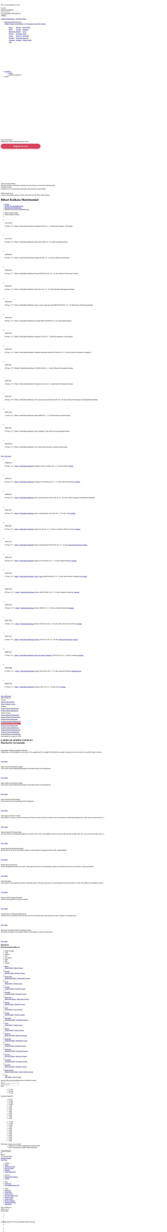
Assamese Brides (10, 1061)
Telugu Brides (9, 1030)
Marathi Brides (9, 1004)
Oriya (24, 32)
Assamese (12, 40)
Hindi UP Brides (10, 1035)
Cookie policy (9, 1199)
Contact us (8, 1183)
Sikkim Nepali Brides (11, 1072)
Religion (20, 24)
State (35, 24)
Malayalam (12, 32)
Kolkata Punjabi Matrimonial (10, 728)
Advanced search (10, 1166)
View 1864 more (6, 696)
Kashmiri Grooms (21, 1067)
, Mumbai (76, 592)
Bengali (18, 27)
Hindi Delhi (26, 27)
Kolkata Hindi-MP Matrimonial (10, 730)
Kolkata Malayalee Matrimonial (10, 734)
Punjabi (11, 34)
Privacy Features (10, 1201)
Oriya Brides (8, 1009)
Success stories (9, 1168)
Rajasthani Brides (10, 1020)
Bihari (11, 27)
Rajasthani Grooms (22, 1020)
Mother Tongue (9, 24)
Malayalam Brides (10, 999)
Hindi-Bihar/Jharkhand (27, 466)
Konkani (11, 38)
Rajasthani (19, 34)
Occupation (30, 24)
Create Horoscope (10, 1172)
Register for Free (20, 146)
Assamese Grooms (21, 1061)
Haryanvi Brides (10, 1056)
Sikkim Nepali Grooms (26, 1072)
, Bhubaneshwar (76, 671)
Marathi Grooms (20, 1004)
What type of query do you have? (11, 1144)
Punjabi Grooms (20, 1015)
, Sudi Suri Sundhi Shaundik (42, 655)
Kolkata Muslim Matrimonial (10, 708)
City (25, 24)
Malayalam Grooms (23, 999)
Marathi (18, 32)
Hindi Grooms (18, 983)
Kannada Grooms (21, 994)
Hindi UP (19, 36)
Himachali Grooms (22, 1051)
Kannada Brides (9, 994)
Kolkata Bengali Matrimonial (10, 715)
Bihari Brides (9, 968)
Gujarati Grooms (20, 989)
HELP (7, 77)
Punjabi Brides (9, 1015)
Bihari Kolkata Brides (7, 702)
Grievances (8, 1204)
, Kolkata (70, 466)
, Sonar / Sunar (38, 576)
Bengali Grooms (20, 973)
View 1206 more (6, 456)
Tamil (24, 34)
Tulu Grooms (17, 1077)
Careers (7, 1178)
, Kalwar (36, 639)
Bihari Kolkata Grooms (8, 704)
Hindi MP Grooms (21, 1041)
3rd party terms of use (11, 1195)
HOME (7, 204)
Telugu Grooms (19, 1030)
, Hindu (16, 466)
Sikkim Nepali (27, 40)
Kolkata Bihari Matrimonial (10, 723)
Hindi (10, 29)
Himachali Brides (10, 1051)
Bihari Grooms (18, 968)
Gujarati (18, 29)
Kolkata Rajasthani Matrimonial (10, 721)
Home (6, 1165)
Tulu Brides (8, 1077)
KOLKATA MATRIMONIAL (14, 206)
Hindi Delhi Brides (10, 978)
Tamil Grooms (18, 1025)
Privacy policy (9, 1197)
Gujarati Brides (9, 989)
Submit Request (6, 1151)
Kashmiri (19, 40)
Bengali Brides (9, 973)
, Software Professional (74, 545)
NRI (39, 24)
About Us (8, 1190)
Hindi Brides (8, 983)
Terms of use (8, 1194)
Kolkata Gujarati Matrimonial (10, 732)
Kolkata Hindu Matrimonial (9, 710)
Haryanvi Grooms (21, 1056)
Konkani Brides (9, 1046)
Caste (16, 24)
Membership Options (11, 1177)
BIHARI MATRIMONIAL (13, 208)
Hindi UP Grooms (21, 1035)
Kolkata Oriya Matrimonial (9, 725)
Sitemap (7, 1170)
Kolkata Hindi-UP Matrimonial (10, 717)
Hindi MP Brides (10, 1041)
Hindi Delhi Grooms (23, 978)
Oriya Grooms (18, 1009)
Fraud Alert (8, 1192)
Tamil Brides (8, 1025)
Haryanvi (25, 38)
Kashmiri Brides (10, 1067)
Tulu (10, 42)
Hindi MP (26, 36)
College (43, 24)
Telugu (11, 36)
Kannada (25, 29)
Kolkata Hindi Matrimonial (9, 719)
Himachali (19, 38)
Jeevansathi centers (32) (12, 1185)
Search (4, 15)
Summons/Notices (10, 1202)
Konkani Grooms (20, 1046)
